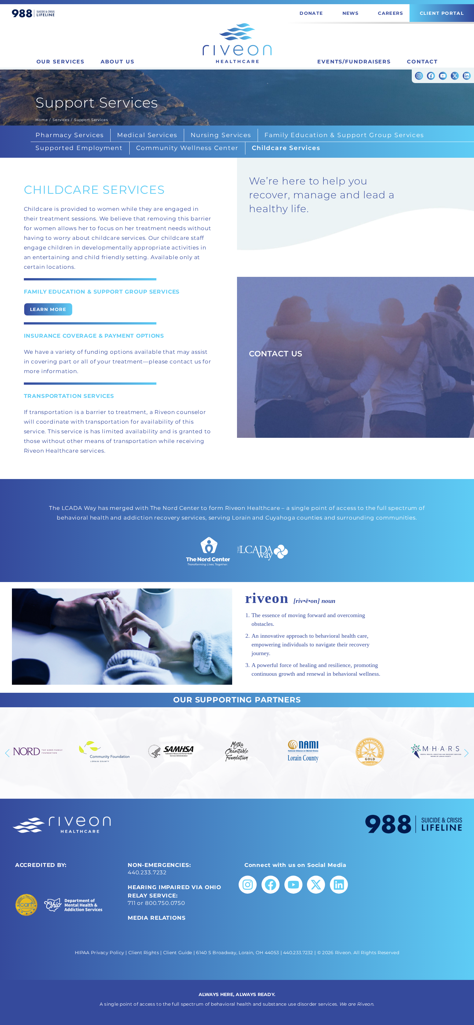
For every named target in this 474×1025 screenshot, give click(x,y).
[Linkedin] (467, 76)
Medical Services (147, 135)
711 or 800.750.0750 (156, 903)
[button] (7, 753)
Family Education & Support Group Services (344, 135)
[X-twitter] (455, 76)
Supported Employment (79, 148)
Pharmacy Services (69, 135)
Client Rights (143, 952)
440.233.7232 (147, 872)
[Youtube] (443, 76)
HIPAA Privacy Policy (99, 952)
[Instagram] (419, 76)
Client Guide (177, 952)
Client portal (442, 13)
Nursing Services (221, 135)
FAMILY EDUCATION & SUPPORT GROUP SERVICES (102, 291)
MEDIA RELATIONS (157, 918)
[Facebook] (431, 76)
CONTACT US (276, 353)
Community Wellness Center (187, 148)
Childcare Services (286, 148)
